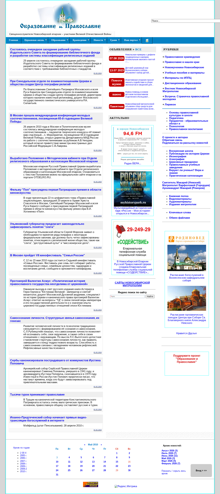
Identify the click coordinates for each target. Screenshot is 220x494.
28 (104, 470)
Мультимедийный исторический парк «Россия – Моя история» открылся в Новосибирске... (133, 211)
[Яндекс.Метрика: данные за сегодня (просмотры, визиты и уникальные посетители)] (126, 486)
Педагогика (176, 118)
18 (69, 466)
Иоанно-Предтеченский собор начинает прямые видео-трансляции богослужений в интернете (48, 419)
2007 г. (23, 461)
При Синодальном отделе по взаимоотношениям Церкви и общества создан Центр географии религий (51, 83)
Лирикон (170, 104)
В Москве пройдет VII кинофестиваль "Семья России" (47, 255)
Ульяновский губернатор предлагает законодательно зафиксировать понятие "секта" (47, 225)
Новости (98, 40)
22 (117, 466)
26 (81, 470)
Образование (58, 40)
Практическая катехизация (186, 175)
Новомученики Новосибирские (184, 67)
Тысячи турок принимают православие (37, 394)
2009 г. (23, 466)
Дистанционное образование (183, 83)
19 (81, 466)
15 (117, 461)
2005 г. (23, 455)
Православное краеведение (182, 57)
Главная (13, 40)
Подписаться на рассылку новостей (185, 142)
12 (81, 461)
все (138, 49)
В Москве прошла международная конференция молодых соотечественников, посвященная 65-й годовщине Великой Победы (51, 118)
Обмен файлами (179, 217)
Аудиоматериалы (180, 201)
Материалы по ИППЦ (178, 77)
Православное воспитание (186, 129)
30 (129, 470)
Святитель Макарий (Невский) (181, 182)
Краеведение (79, 40)
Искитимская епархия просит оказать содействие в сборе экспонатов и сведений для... (139, 82)
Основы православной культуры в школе (183, 114)
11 (69, 461)
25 (69, 470)
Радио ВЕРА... (132, 163)
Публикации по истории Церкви (189, 153)
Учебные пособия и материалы (185, 72)
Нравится (182, 333)
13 (93, 461)
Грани (113, 40)
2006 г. (23, 458)
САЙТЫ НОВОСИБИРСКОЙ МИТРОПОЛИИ (132, 284)
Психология (176, 126)
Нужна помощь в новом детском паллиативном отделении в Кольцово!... (137, 94)
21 (104, 466)
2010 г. (23, 471)
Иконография (177, 156)
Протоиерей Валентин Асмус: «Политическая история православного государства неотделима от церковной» (49, 282)
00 (23, 453)
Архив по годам (21, 447)
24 (57, 470)
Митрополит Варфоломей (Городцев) (186, 185)
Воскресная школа (181, 151)
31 (57, 474)
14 (104, 461)
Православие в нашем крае (182, 62)
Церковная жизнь (34, 40)
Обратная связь (172, 140)
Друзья (192, 333)
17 (57, 466)
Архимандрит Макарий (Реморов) (183, 188)
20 (93, 466)
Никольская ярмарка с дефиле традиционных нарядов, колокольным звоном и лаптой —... (140, 58)
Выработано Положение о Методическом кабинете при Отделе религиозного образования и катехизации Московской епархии (54, 160)
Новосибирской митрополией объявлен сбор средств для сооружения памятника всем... (140, 106)
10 (57, 461)
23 (129, 466)
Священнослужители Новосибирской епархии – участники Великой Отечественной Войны (60, 34)
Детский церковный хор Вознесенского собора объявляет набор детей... (137, 70)
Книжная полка (178, 196)
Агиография (176, 159)
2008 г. (23, 463)
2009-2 (23, 469)
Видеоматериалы (180, 198)
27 (93, 470)
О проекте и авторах (175, 137)
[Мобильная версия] (147, 40)
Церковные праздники (183, 162)
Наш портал (131, 40)
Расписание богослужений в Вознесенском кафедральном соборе (186, 278)
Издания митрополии (182, 204)
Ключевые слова (180, 212)
